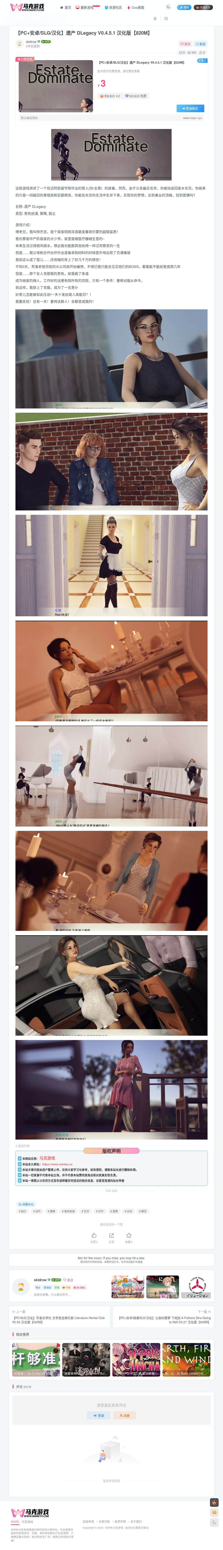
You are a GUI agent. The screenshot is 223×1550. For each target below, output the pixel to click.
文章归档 (104, 1521)
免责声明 (120, 1521)
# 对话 (128, 1211)
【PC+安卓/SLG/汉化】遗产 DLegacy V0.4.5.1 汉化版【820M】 (83, 32)
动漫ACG (27, 1204)
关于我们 (136, 1521)
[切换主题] (214, 1522)
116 (68, 1287)
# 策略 (51, 1211)
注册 (126, 1415)
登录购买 (192, 108)
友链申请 (88, 1521)
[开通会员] (214, 1502)
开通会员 (205, 7)
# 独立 (22, 1211)
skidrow (31, 41)
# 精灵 (143, 1211)
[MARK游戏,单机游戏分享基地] (30, 1513)
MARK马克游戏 (114, 1527)
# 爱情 (114, 1211)
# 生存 (85, 1211)
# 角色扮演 (68, 1211)
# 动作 (37, 1211)
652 (49, 1287)
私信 (202, 44)
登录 (101, 1415)
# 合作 (99, 1211)
